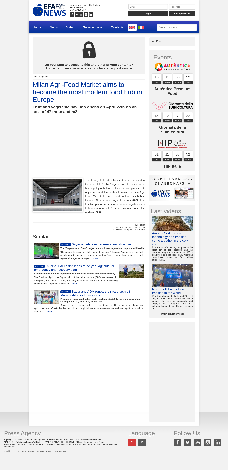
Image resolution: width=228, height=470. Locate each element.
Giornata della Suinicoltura (172, 129)
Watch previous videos (172, 313)
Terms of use (60, 451)
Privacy (49, 451)
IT (142, 442)
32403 (14, 447)
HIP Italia (172, 166)
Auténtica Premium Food (172, 91)
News (54, 27)
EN (132, 442)
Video (70, 27)
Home (37, 27)
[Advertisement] (89, 152)
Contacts (117, 27)
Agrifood (45, 77)
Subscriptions (92, 27)
